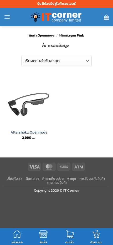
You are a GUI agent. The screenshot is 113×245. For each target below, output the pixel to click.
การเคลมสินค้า (57, 182)
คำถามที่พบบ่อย (53, 178)
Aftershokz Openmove (29, 132)
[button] (7, 17)
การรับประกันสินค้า (92, 178)
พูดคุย (71, 178)
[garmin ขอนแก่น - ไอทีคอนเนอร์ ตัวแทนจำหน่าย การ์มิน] (56, 17)
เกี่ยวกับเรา (14, 178)
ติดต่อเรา (32, 178)
